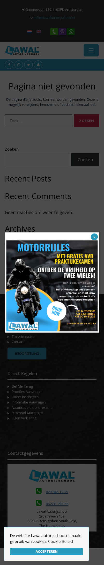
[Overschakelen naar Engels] (38, 31)
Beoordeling (27, 353)
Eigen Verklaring (24, 418)
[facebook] (9, 65)
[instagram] (19, 65)
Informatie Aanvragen (29, 402)
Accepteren (47, 551)
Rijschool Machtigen (27, 412)
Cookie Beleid (60, 541)
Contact (18, 341)
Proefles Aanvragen (27, 391)
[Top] (97, 554)
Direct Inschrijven (25, 397)
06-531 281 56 (57, 504)
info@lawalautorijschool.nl (54, 17)
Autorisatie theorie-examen (33, 407)
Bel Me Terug (22, 386)
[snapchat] (38, 65)
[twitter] (28, 65)
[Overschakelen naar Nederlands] (29, 31)
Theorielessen (23, 336)
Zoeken (12, 149)
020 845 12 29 (57, 492)
